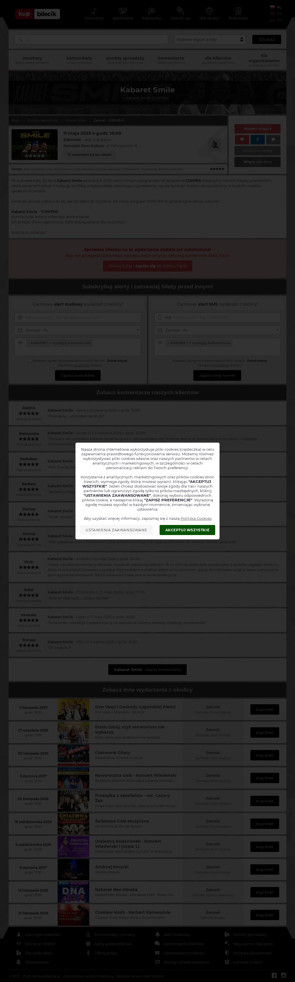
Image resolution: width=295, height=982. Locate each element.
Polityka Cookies (196, 518)
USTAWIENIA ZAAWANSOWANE (116, 530)
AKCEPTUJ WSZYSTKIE (187, 530)
